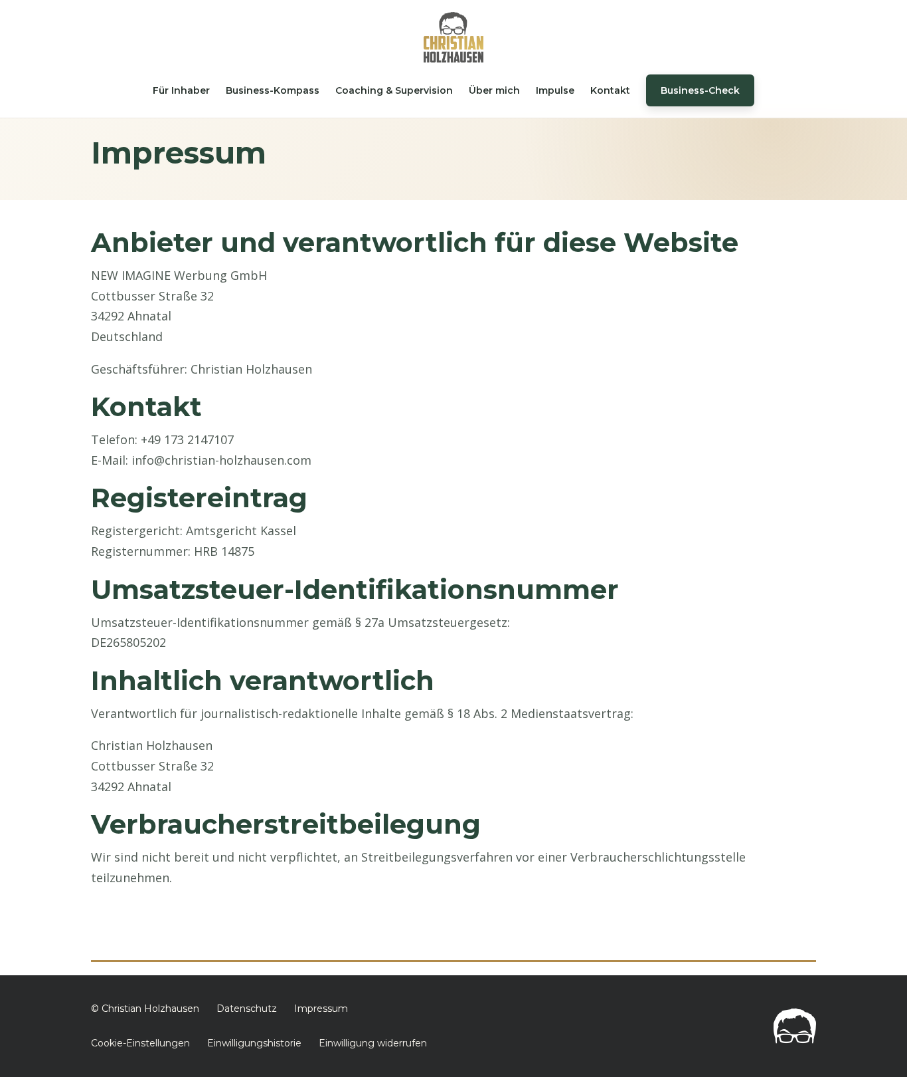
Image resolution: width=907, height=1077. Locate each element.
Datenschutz (246, 1009)
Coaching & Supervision (394, 90)
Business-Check (700, 90)
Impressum (321, 1009)
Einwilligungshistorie (254, 1043)
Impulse (555, 90)
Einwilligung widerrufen (373, 1043)
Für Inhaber (181, 90)
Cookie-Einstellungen (140, 1043)
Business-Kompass (272, 90)
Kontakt (610, 90)
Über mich (494, 90)
